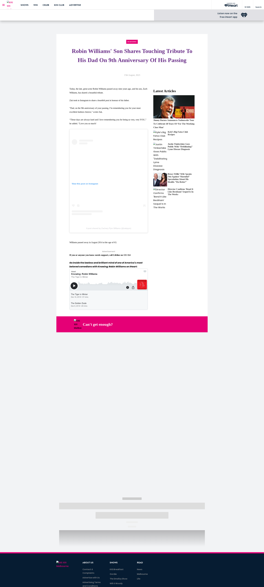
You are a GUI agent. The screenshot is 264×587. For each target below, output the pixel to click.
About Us (87, 562)
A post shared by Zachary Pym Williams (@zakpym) (108, 228)
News (139, 569)
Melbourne (142, 574)
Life (138, 578)
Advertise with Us (91, 577)
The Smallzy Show (118, 578)
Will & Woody (116, 583)
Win (35, 5)
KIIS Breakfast (116, 569)
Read (140, 562)
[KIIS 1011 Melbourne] (11, 5)
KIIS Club (59, 5)
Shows (24, 5)
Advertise (75, 5)
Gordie (113, 574)
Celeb (46, 5)
